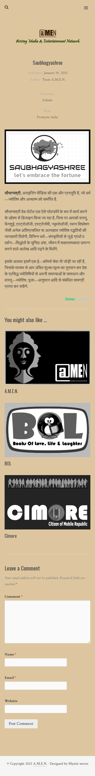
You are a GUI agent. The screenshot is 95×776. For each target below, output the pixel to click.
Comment (14, 596)
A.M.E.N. (11, 391)
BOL (8, 463)
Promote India (47, 117)
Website (11, 701)
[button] (88, 5)
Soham (47, 100)
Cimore (11, 535)
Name (10, 654)
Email (10, 677)
